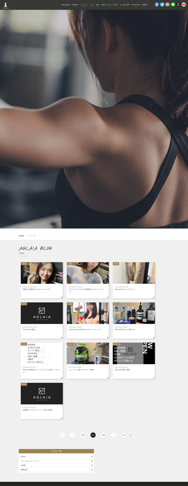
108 (103, 435)
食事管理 (24, 470)
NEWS (23, 456)
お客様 (23, 465)
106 (83, 435)
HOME (21, 236)
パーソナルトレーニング (30, 461)
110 (124, 435)
